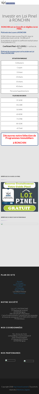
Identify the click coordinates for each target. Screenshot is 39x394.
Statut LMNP (19, 290)
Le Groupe (19, 283)
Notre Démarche (19, 285)
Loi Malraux (19, 288)
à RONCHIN (19, 142)
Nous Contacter (19, 293)
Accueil (19, 281)
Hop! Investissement (20, 387)
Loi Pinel (19, 286)
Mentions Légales (23, 390)
